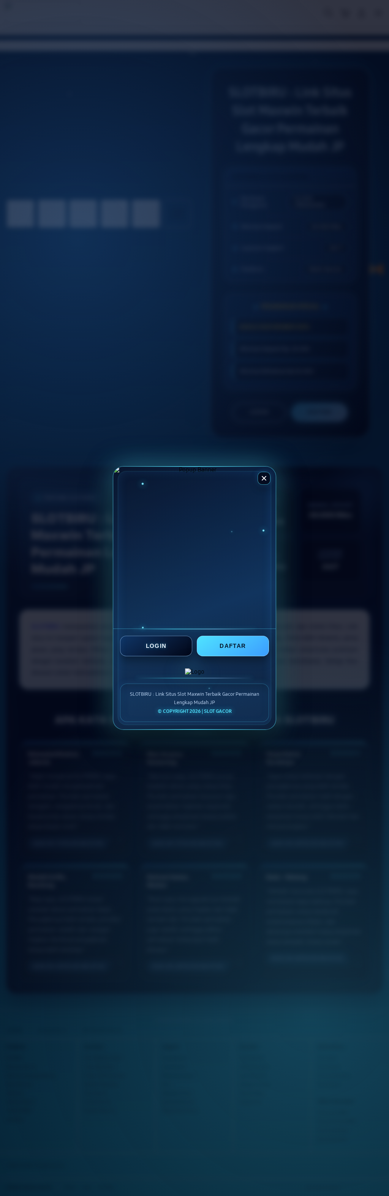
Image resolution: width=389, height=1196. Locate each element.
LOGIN (156, 646)
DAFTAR (233, 646)
